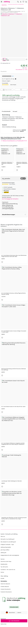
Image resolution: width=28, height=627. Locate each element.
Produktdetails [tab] (6, 111)
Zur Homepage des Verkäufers (10, 199)
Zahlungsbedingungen (8, 208)
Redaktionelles (4, 564)
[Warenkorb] (26, 1)
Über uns (3, 536)
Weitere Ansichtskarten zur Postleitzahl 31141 (15, 141)
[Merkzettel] (23, 1)
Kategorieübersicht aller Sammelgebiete (10, 555)
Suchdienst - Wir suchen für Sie (8, 569)
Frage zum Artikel (8, 89)
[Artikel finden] (18, 1)
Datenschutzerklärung (11, 203)
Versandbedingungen (7, 207)
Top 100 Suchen (4, 566)
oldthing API (3, 552)
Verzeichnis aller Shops (6, 561)
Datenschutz (3, 624)
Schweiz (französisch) (5, 589)
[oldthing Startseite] (7, 2)
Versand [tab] (15, 111)
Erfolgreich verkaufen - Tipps (7, 544)
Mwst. (26, 68)
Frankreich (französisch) (6, 592)
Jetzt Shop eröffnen (5, 550)
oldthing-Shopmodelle (6, 547)
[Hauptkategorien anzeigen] (1, 1)
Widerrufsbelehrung (7, 205)
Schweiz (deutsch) (5, 586)
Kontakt (2, 578)
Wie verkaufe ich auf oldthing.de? (8, 541)
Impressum (5, 202)
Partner (2, 572)
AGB (3, 203)
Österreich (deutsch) (5, 583)
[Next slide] (26, 59)
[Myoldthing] (20, 1)
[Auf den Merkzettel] (21, 90)
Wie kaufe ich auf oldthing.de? (7, 539)
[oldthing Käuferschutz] (14, 599)
